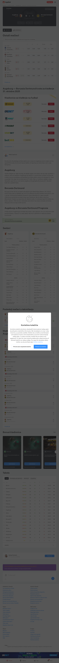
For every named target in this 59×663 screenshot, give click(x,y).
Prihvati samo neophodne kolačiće (22, 346)
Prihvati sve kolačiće (40, 346)
